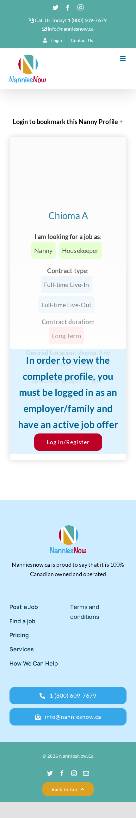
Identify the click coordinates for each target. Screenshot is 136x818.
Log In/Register (68, 442)
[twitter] (50, 773)
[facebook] (62, 773)
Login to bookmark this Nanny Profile (65, 121)
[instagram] (74, 773)
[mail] (86, 773)
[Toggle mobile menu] (123, 58)
